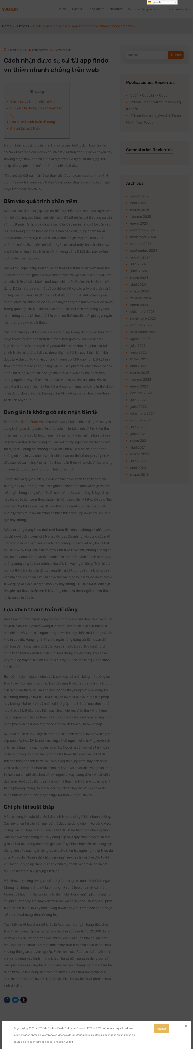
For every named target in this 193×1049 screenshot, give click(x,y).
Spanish (156, 2)
